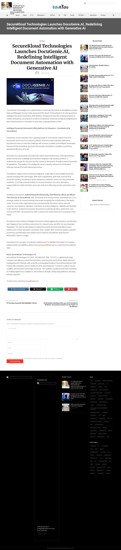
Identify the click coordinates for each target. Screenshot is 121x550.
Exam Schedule (103, 402)
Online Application (95, 427)
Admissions (40, 15)
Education (91, 78)
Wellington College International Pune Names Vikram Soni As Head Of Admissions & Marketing (101, 126)
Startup (94, 68)
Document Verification (96, 392)
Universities (98, 88)
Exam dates (101, 399)
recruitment (93, 430)
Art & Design (105, 446)
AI (59, 15)
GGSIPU (92, 405)
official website (99, 424)
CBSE (106, 386)
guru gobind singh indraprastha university (99, 409)
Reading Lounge (101, 467)
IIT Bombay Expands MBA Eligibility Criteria (22, 303)
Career (72, 15)
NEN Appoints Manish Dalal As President (99, 66)
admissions (93, 383)
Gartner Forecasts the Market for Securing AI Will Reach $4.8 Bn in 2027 (101, 56)
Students (92, 436)
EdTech (52, 15)
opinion (91, 118)
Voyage (108, 473)
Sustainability (100, 470)
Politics (92, 467)
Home (17, 15)
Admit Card (101, 383)
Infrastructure (103, 461)
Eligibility (93, 395)
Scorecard (93, 433)
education (107, 392)
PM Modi (105, 427)
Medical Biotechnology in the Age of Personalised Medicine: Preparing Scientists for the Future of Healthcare (61, 304)
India (103, 415)
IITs (96, 50)
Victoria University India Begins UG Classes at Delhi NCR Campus (100, 96)
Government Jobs (101, 405)
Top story (99, 50)
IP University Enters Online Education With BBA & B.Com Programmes (101, 86)
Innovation (93, 418)
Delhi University (104, 389)
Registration (102, 430)
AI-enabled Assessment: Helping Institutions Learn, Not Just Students (101, 185)
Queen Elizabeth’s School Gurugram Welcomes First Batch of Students (100, 136)
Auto (91, 449)
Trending (42, 41)
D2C (65, 15)
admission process (107, 380)
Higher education (95, 412)
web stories (93, 15)
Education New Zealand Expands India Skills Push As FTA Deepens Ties (101, 106)
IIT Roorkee (93, 415)
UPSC (108, 436)
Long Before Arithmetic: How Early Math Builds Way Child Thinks (100, 116)
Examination (109, 399)
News (25, 15)
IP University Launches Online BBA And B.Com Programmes (100, 155)
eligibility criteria (102, 395)
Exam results (93, 402)
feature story (98, 170)
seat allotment (102, 433)
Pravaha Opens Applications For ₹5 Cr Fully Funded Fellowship (101, 76)
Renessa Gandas (41, 532)
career (100, 386)
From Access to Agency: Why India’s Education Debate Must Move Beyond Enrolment (101, 176)
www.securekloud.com (46, 245)
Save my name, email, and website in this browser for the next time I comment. (35, 358)
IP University (102, 418)
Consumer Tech (94, 452)
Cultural (103, 452)
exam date (92, 399)
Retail (109, 467)
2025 (91, 380)
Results (110, 430)
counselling (93, 389)
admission (97, 380)
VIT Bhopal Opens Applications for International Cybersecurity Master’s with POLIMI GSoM (17, 10)
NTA (91, 424)
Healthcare (108, 458)
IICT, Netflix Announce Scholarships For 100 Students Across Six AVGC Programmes (101, 146)
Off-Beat (81, 15)
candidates (93, 386)
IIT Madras (104, 412)
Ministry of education (96, 421)
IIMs (91, 461)
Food (101, 458)
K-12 (32, 15)
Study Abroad (100, 436)
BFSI (96, 449)
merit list (109, 418)
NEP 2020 (106, 421)
